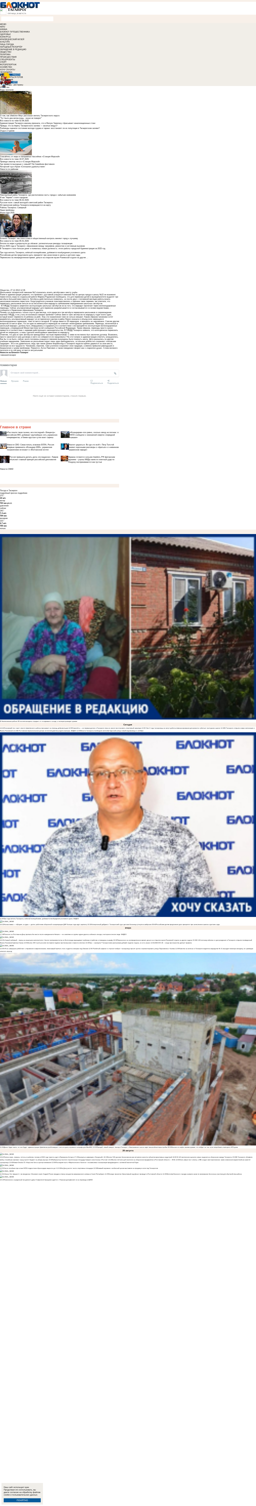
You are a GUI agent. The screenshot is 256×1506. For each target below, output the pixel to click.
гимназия (4, 355)
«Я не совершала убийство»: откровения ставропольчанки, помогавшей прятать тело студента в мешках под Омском (46, 948)
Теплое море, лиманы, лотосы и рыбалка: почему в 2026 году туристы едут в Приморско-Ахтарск (39, 1157)
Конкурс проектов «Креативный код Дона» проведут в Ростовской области (135, 1174)
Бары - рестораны (15, 85)
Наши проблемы (7, 210)
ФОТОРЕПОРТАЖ (8, 64)
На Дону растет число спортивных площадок (77, 1168)
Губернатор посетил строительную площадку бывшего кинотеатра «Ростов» (80, 1160)
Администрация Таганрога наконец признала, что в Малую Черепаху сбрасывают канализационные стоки (47, 123)
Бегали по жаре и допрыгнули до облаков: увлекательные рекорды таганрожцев (36, 243)
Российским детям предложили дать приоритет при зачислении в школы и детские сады (188, 924)
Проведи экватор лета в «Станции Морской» (20, 161)
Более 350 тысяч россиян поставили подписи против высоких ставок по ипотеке (56, 943)
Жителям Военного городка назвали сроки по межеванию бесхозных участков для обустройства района (204, 1174)
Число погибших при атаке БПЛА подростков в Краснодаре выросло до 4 (30, 1168)
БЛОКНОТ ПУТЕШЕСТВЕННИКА (15, 32)
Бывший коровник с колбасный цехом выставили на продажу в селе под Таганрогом (127, 1168)
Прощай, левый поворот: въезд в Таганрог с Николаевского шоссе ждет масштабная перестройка (132, 1147)
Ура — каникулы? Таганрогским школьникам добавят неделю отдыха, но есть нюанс (119, 943)
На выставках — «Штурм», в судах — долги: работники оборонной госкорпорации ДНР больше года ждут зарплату (45, 924)
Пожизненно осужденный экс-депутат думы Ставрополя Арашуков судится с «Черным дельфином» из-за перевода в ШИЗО (48, 1180)
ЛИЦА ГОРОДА (7, 44)
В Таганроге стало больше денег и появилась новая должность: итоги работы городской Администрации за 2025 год (52, 248)
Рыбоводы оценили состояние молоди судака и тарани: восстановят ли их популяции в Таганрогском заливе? (50, 128)
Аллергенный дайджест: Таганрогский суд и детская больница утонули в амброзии (121, 924)
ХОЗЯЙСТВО (6, 67)
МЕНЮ (3, 24)
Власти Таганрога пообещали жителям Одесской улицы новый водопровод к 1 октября (112, 731)
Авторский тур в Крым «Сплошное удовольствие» (22, 167)
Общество (4, 290)
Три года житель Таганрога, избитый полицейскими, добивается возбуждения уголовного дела (38, 918)
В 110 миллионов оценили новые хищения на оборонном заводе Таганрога (204, 1157)
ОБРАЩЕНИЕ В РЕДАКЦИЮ (13, 49)
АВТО (2, 27)
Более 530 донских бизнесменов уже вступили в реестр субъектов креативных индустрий (140, 1157)
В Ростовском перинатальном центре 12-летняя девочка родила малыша (43, 731)
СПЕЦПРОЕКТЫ (7, 59)
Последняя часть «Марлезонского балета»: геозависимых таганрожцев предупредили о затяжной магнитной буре (97, 1162)
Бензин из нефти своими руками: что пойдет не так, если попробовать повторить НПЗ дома (205, 1147)
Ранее (26, 381)
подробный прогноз (8, 493)
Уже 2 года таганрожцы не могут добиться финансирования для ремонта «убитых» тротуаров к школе (183, 728)
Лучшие (15, 381)
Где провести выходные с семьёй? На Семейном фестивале (27, 164)
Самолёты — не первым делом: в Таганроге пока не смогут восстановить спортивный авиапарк (106, 728)
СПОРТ (3, 62)
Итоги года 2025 (7, 212)
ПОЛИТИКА (5, 54)
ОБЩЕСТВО (5, 52)
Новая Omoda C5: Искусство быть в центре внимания (32, 1162)
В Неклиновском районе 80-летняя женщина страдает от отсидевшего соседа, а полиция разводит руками (38, 721)
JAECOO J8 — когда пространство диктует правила (173, 943)
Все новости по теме (9, 121)
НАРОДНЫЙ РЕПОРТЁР (11, 47)
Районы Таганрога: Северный (13, 207)
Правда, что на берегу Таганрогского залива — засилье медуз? (28, 126)
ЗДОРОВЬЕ (5, 34)
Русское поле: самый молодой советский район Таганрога (26, 202)
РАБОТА (16, 75)
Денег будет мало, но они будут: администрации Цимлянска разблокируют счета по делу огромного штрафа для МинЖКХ (48, 1147)
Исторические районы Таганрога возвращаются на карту (25, 205)
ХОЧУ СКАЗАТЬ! (7, 70)
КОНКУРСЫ (5, 37)
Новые (3, 381)
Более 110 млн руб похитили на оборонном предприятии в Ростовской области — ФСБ (143, 1160)
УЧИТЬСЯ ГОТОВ (15, 77)
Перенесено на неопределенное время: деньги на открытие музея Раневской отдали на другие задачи (154, 940)
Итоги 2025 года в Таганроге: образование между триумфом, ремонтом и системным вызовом (42, 246)
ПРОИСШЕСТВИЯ (8, 57)
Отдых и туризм (7, 131)
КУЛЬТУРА (5, 42)
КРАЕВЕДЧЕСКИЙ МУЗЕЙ (12, 39)
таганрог (12, 355)
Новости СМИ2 (6, 469)
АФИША (3, 29)
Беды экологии (6, 90)
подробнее (22, 493)
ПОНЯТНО (22, 1500)
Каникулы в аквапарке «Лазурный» (91, 1157)
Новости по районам (9, 169)
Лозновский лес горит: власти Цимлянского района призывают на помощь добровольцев (36, 728)
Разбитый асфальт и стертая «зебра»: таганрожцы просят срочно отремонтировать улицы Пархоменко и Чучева (134, 948)
